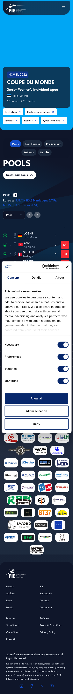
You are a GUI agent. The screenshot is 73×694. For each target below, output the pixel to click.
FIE (41, 586)
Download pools (17, 174)
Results (28, 120)
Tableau (29, 152)
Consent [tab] (13, 277)
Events (10, 586)
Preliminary (53, 144)
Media (9, 607)
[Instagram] (21, 686)
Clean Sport (13, 632)
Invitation (11, 112)
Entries (9, 120)
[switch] (63, 357)
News (9, 600)
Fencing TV (46, 593)
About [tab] (59, 277)
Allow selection (36, 411)
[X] (42, 686)
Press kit (11, 639)
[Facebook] (31, 686)
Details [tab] (36, 277)
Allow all (36, 398)
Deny (36, 423)
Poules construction (38, 112)
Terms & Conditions (51, 625)
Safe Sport (12, 625)
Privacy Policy (47, 632)
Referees (45, 618)
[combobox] (14, 215)
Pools (15, 144)
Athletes (11, 593)
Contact (44, 600)
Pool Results (32, 144)
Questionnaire (51, 120)
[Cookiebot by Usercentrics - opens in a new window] (43, 266)
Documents (46, 607)
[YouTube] (52, 686)
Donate (10, 618)
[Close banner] (67, 266)
